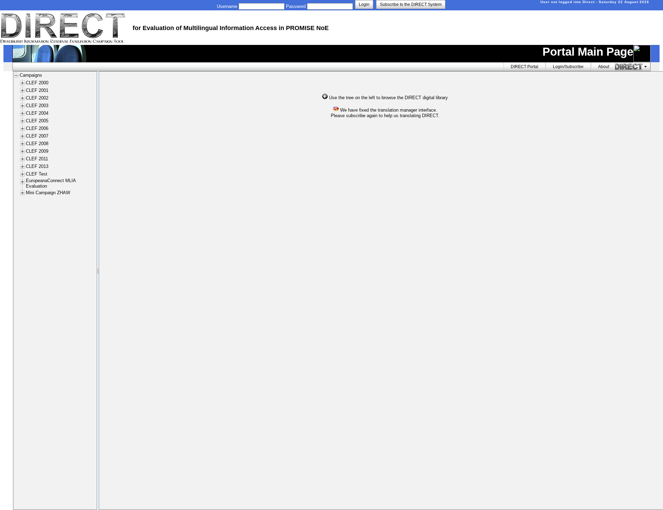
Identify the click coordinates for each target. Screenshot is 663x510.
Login (364, 4)
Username (227, 6)
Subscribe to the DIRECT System (411, 4)
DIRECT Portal (524, 66)
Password (296, 6)
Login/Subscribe (568, 66)
